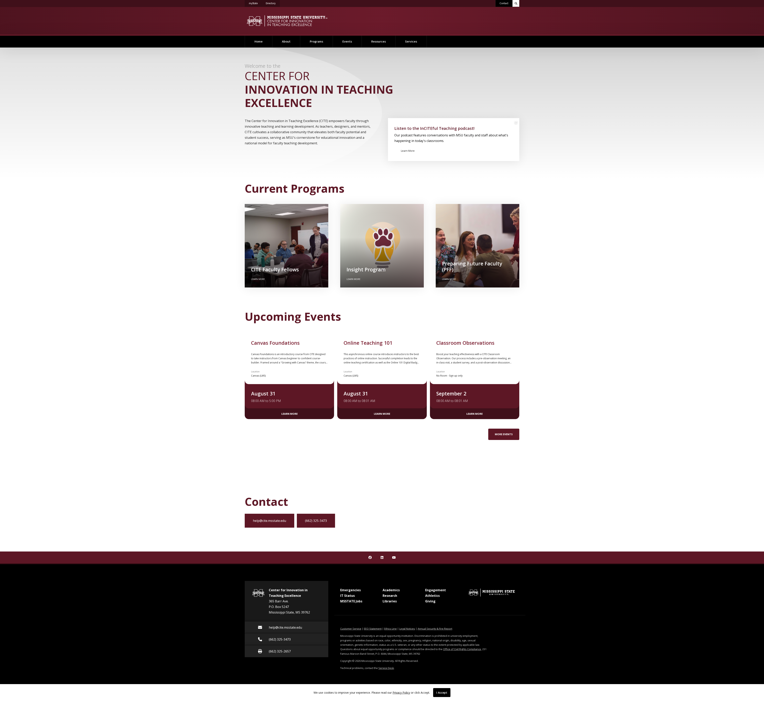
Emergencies (350, 590)
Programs (316, 41)
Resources (378, 41)
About (286, 41)
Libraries (390, 601)
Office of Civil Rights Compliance (462, 649)
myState (255, 3)
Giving (430, 601)
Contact (504, 3)
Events (347, 41)
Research (390, 595)
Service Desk (386, 668)
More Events (504, 434)
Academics (391, 590)
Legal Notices (407, 628)
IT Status (347, 595)
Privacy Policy (401, 692)
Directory (273, 3)
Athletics (432, 595)
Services (411, 41)
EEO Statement (373, 628)
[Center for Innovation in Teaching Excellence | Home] (287, 21)
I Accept (441, 692)
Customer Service (350, 628)
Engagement (435, 590)
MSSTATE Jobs (351, 601)
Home (258, 41)
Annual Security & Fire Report (435, 628)
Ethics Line (390, 628)
